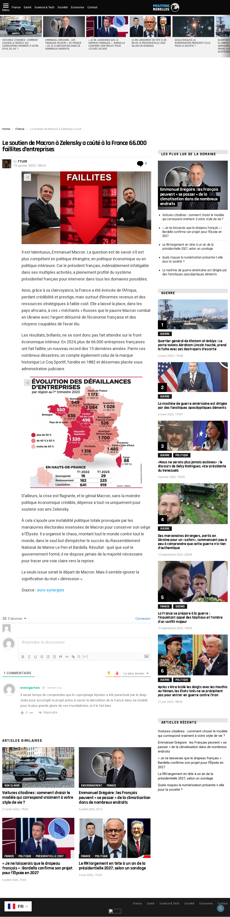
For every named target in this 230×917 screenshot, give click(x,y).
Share (27, 177)
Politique (24, 856)
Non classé (12, 785)
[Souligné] (35, 656)
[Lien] (73, 656)
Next (228, 36)
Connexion (142, 618)
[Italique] (29, 656)
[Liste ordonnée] (48, 656)
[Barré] (42, 656)
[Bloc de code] (67, 656)
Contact (92, 7)
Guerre (165, 334)
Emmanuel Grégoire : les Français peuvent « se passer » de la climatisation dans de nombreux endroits (63, 44)
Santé (27, 7)
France (16, 7)
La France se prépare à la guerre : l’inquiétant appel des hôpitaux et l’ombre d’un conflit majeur (190, 617)
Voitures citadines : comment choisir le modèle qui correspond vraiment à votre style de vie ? (20, 44)
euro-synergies (50, 590)
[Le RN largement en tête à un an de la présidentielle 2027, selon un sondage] (150, 26)
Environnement (91, 785)
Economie (77, 7)
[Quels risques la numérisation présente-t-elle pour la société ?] (193, 26)
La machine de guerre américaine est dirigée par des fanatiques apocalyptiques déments (194, 272)
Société (63, 7)
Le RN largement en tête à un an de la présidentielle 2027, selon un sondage (149, 43)
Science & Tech (44, 7)
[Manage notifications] (220, 908)
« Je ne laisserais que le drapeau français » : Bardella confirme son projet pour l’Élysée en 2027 (106, 44)
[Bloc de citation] (61, 656)
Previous (2, 36)
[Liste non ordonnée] (54, 656)
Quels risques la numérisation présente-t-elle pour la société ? (192, 43)
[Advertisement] (115, 93)
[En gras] (23, 656)
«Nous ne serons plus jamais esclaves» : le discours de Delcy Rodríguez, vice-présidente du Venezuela (192, 466)
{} (79, 656)
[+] (85, 656)
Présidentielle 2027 (50, 856)
